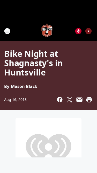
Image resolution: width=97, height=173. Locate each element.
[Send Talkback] (78, 31)
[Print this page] (89, 99)
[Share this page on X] (69, 99)
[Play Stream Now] (88, 31)
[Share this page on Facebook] (59, 99)
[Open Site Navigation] (7, 31)
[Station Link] (47, 31)
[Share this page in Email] (79, 99)
